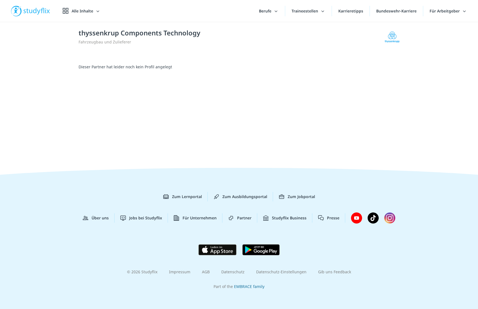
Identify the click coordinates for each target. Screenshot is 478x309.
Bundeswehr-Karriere (396, 11)
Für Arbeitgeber (445, 11)
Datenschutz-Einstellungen (281, 271)
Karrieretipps (350, 11)
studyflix (37, 10)
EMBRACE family (249, 286)
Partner (244, 217)
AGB (206, 271)
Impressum (179, 271)
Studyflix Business (289, 217)
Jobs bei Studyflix (145, 217)
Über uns (100, 217)
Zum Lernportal (187, 196)
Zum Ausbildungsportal (244, 196)
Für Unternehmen (200, 217)
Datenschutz (233, 271)
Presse (333, 217)
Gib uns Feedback (334, 271)
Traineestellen (305, 11)
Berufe (265, 11)
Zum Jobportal (301, 196)
